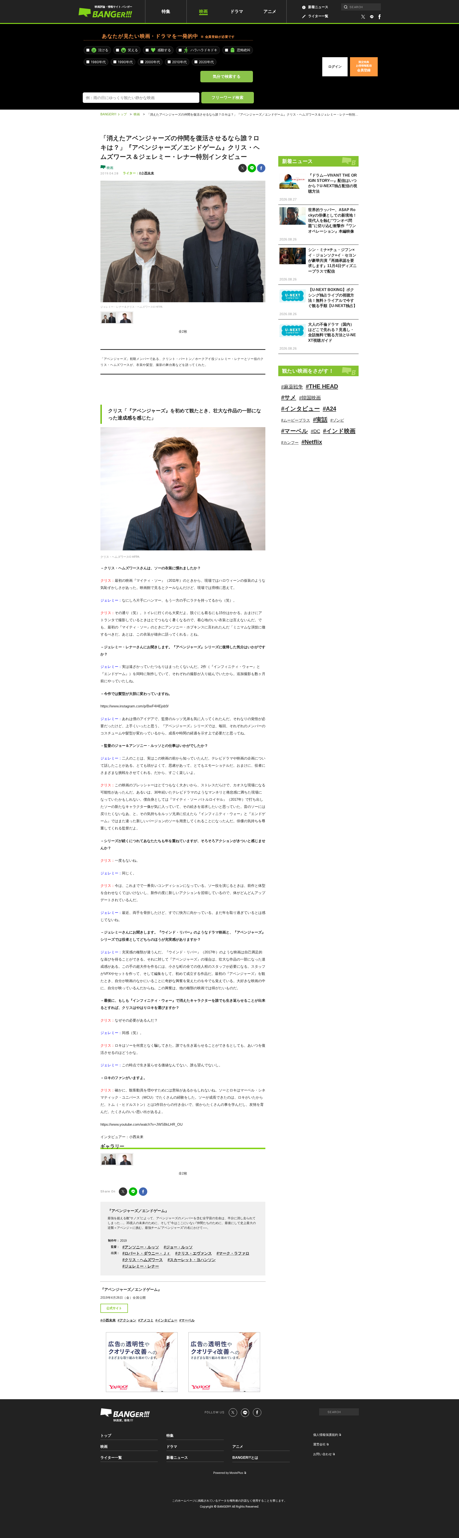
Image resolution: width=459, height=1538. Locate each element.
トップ (105, 1435)
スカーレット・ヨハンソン (193, 1260)
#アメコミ (145, 1320)
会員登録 (364, 66)
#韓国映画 (310, 397)
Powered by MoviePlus (228, 1473)
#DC (315, 431)
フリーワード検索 (227, 97)
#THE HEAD (322, 386)
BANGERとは (245, 1457)
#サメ (288, 397)
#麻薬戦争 (292, 386)
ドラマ (236, 11)
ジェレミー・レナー (142, 1266)
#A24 (329, 408)
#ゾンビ (337, 420)
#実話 (320, 419)
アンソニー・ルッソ (142, 1247)
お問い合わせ (322, 1454)
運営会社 (319, 1444)
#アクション (127, 1320)
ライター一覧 (318, 16)
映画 (203, 11)
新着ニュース (318, 7)
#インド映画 (339, 431)
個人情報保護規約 (325, 1435)
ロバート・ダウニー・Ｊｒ (147, 1253)
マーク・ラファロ (234, 1253)
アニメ (269, 11)
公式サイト (114, 1308)
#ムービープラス (295, 420)
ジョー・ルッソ (179, 1247)
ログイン (335, 66)
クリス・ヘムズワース (144, 1260)
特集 (166, 11)
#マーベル (187, 1320)
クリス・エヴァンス (194, 1253)
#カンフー (290, 443)
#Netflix (311, 442)
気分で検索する (226, 76)
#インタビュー (166, 1320)
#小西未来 (146, 173)
